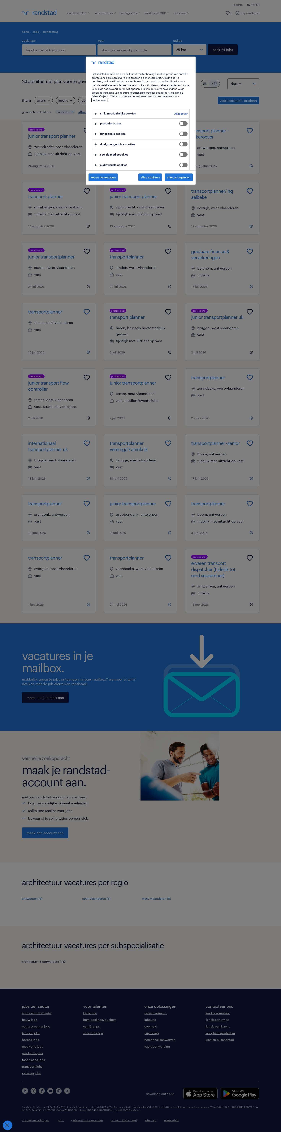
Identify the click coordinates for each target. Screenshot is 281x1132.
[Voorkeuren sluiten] (7, 1125)
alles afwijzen (150, 177)
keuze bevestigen (103, 177)
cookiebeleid (99, 100)
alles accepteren (179, 177)
